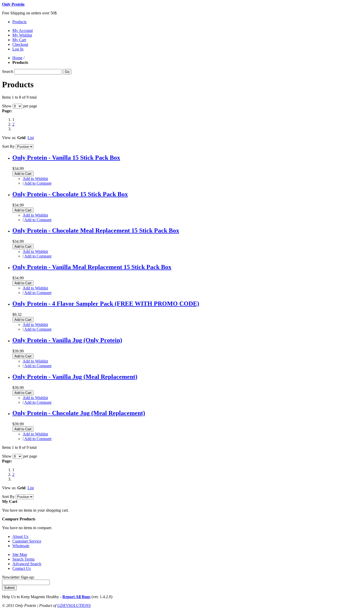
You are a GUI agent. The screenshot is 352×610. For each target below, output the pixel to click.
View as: (9, 137)
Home (17, 58)
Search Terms (23, 559)
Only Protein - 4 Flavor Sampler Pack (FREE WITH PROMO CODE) (105, 303)
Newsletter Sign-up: (18, 577)
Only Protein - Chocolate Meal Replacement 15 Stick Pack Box (95, 230)
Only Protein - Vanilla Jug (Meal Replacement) (74, 376)
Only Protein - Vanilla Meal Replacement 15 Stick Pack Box (91, 267)
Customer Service (26, 541)
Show (7, 106)
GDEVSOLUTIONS (74, 605)
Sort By (8, 146)
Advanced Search (26, 564)
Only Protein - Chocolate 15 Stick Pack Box (70, 194)
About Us (20, 536)
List (31, 137)
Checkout (20, 44)
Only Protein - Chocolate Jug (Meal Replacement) (78, 413)
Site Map (19, 554)
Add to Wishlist (35, 178)
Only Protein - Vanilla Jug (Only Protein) (67, 340)
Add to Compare (38, 183)
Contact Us (21, 568)
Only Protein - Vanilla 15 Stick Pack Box (66, 157)
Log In (17, 49)
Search (7, 71)
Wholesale (20, 546)
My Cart (19, 40)
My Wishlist (22, 35)
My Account (22, 30)
